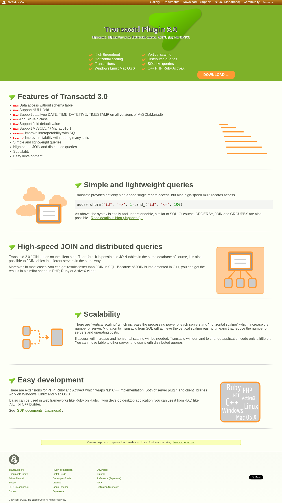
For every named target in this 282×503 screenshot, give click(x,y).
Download (190, 2)
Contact (13, 491)
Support (13, 482)
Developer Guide (62, 478)
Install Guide (59, 474)
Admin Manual (16, 478)
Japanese (268, 2)
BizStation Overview (108, 487)
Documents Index (18, 474)
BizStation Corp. (17, 2)
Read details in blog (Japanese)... (117, 218)
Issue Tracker (60, 487)
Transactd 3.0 (16, 469)
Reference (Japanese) (109, 478)
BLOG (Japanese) (227, 2)
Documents (171, 2)
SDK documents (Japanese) (39, 410)
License (57, 482)
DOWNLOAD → (216, 75)
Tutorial (101, 474)
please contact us (183, 442)
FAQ (99, 482)
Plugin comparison (62, 469)
